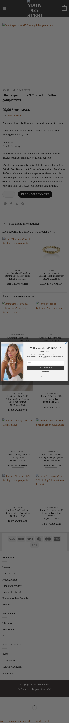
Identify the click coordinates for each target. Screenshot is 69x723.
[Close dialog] (66, 343)
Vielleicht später (45, 371)
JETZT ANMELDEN (45, 367)
